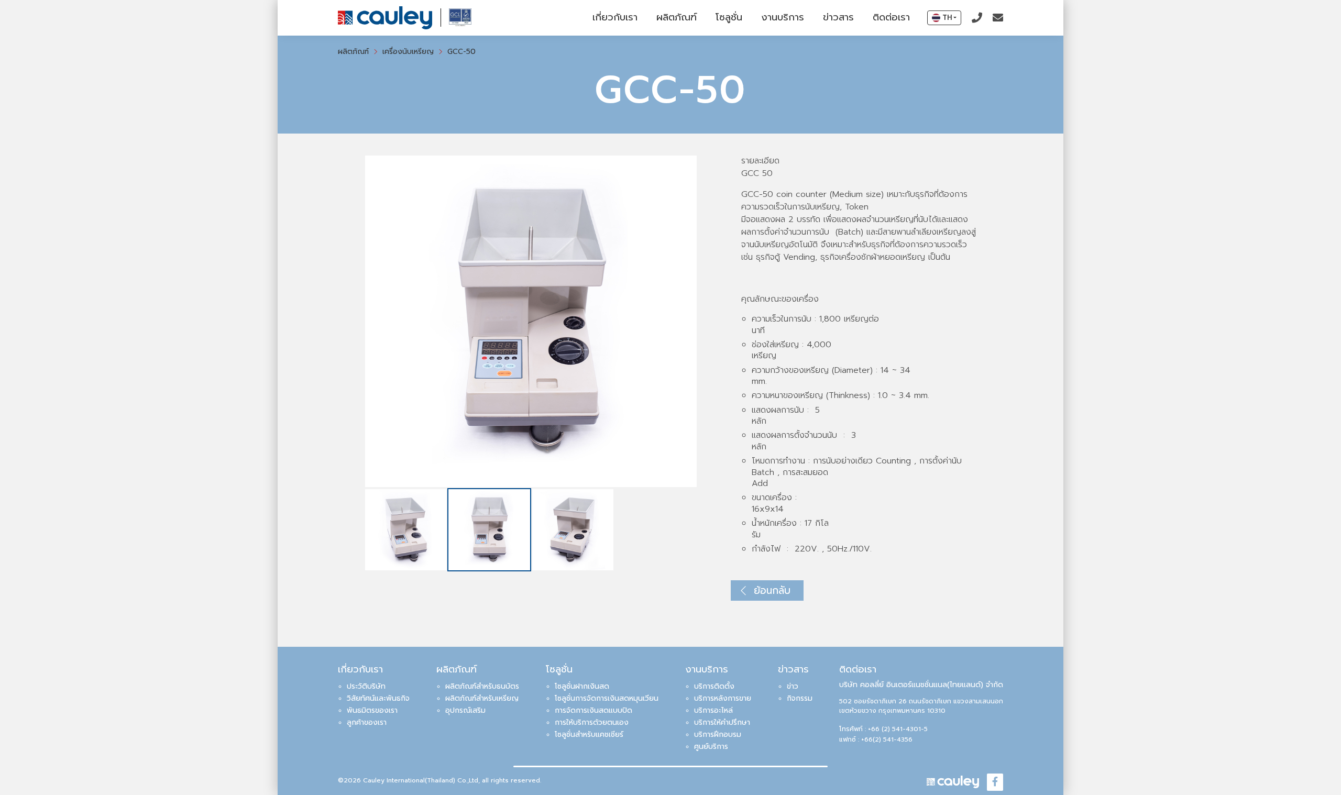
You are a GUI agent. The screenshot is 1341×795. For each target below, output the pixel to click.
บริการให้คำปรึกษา (722, 722)
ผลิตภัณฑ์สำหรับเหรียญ (482, 698)
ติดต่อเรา (891, 17)
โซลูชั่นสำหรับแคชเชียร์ (589, 734)
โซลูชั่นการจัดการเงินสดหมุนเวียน (606, 698)
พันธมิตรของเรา (372, 710)
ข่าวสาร (838, 17)
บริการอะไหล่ (713, 710)
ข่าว (792, 686)
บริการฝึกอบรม (717, 734)
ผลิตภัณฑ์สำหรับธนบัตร (482, 686)
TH (947, 18)
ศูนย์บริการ (711, 746)
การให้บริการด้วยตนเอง (592, 722)
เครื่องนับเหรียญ (408, 51)
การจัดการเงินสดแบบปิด (593, 710)
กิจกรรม (799, 698)
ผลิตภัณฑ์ (676, 17)
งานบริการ (782, 17)
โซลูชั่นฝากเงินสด (582, 686)
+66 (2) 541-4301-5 (898, 729)
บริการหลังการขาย (722, 698)
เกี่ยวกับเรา (614, 17)
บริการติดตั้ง (714, 686)
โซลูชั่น (729, 17)
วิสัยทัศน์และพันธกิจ (378, 698)
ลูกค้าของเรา (367, 722)
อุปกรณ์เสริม (465, 710)
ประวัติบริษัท (366, 686)
